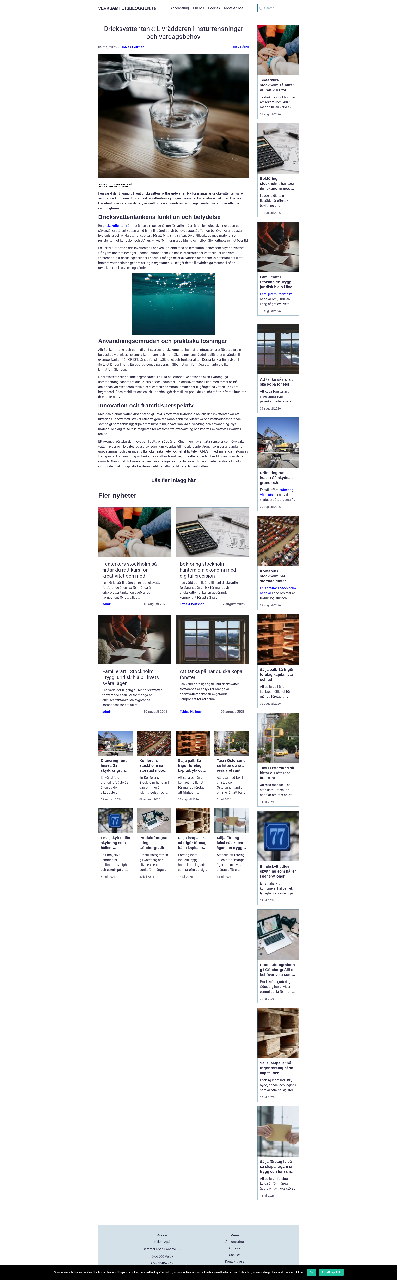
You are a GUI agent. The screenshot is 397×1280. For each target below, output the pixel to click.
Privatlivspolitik (331, 1272)
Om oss (198, 8)
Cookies (214, 8)
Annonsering (179, 8)
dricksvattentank (115, 226)
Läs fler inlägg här (173, 480)
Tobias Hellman (132, 47)
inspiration (241, 46)
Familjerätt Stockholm (276, 294)
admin (107, 604)
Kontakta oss (233, 8)
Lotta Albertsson (192, 604)
